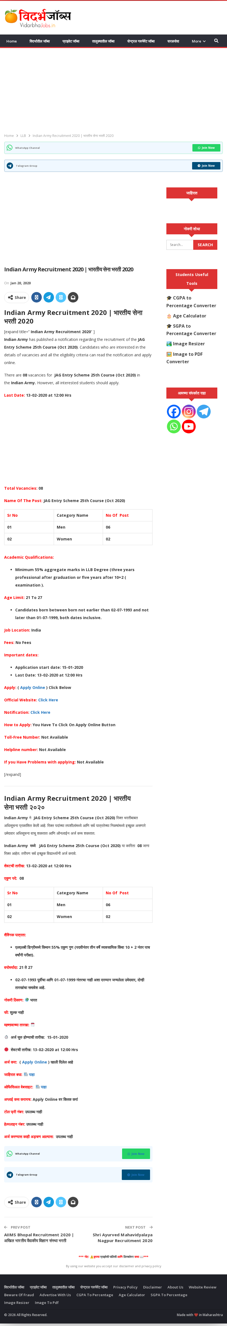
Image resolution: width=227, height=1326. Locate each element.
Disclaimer (152, 1287)
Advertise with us (55, 1294)
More (196, 41)
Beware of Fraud (19, 1294)
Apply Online (32, 687)
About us (175, 1287)
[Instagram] (189, 411)
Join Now (208, 148)
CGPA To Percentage (94, 1294)
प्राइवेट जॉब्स (71, 41)
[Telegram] (204, 411)
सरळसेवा (173, 41)
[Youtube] (189, 426)
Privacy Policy (125, 1287)
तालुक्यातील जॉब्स (103, 41)
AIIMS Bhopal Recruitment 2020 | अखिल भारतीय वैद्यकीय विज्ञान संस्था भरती (39, 1237)
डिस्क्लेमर (128, 1257)
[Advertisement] (158, 17)
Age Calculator (189, 316)
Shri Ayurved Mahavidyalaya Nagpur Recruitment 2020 (123, 1237)
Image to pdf (47, 1302)
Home (11, 41)
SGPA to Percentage (169, 1294)
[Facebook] (174, 411)
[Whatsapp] (174, 426)
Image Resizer (189, 344)
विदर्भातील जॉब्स (40, 41)
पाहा (32, 1074)
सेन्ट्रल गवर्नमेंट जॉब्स (141, 41)
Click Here (48, 699)
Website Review (202, 1287)
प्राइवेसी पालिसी (108, 1257)
